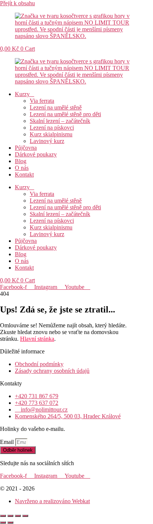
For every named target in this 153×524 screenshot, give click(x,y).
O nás (22, 168)
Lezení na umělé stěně (56, 107)
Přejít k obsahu (17, 3)
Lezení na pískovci (52, 127)
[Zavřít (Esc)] (25, 516)
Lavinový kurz (47, 141)
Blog (20, 161)
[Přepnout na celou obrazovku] (10, 516)
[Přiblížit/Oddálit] (3, 516)
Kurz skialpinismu (51, 134)
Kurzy (22, 94)
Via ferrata (42, 101)
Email (7, 442)
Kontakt (24, 174)
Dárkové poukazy (36, 154)
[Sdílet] (18, 516)
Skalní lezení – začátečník (60, 121)
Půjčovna (26, 148)
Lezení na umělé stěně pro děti (65, 114)
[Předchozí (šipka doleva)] (3, 522)
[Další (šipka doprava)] (10, 522)
